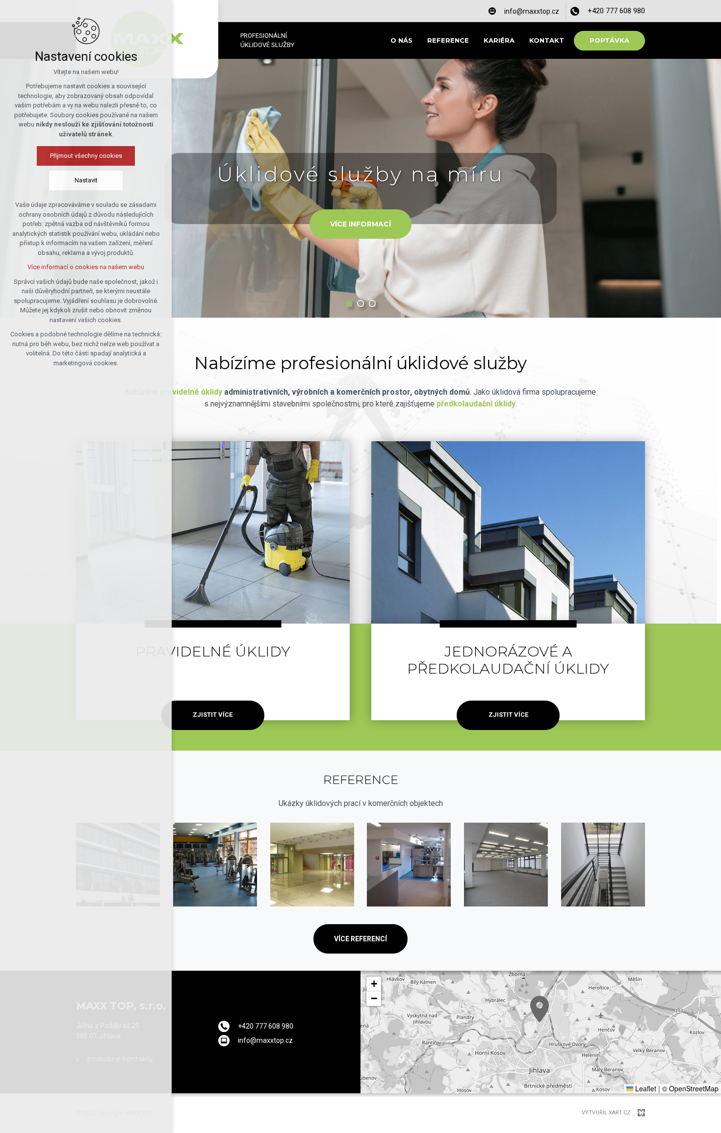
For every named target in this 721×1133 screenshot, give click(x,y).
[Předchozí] (701, 188)
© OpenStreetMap (690, 1088)
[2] (360, 303)
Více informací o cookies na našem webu (85, 267)
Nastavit (86, 180)
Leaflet (644, 1088)
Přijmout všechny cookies (86, 155)
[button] (539, 1009)
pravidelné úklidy (191, 392)
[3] (372, 303)
